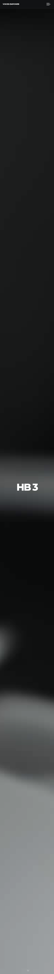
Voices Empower (11, 4)
